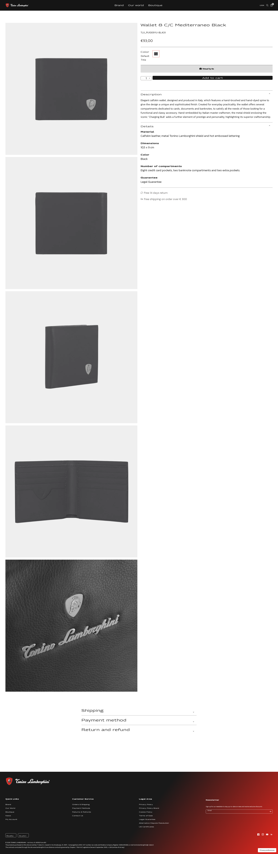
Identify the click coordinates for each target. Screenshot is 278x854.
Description (151, 94)
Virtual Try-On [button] (208, 68)
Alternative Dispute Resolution (154, 823)
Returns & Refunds (81, 812)
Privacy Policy (146, 804)
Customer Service (83, 799)
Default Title (155, 53)
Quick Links (12, 799)
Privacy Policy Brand (149, 808)
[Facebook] (258, 834)
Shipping (92, 710)
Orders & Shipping (81, 804)
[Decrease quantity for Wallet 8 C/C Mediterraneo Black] (143, 78)
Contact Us (77, 816)
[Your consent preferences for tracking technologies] (267, 850)
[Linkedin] (271, 834)
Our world (136, 5)
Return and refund (105, 730)
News (8, 816)
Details (147, 126)
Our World (10, 808)
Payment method (103, 720)
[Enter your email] (270, 811)
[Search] (267, 5)
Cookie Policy (145, 812)
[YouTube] (267, 834)
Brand (119, 5)
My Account (11, 819)
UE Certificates (146, 827)
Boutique (155, 5)
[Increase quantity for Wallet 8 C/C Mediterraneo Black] (149, 78)
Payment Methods (81, 808)
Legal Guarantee (147, 819)
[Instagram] (263, 834)
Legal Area (145, 799)
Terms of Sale (146, 816)
